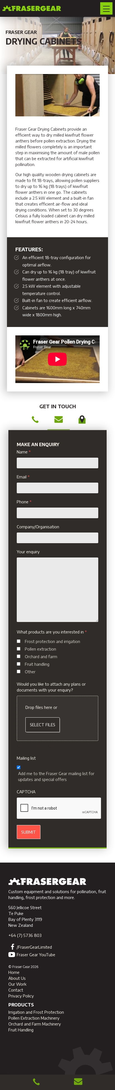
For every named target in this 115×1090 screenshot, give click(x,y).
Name (24, 451)
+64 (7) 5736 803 (25, 935)
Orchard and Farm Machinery (34, 1023)
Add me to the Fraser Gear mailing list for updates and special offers (56, 776)
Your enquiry (28, 551)
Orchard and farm (41, 656)
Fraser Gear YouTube (36, 954)
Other (30, 671)
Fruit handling (37, 664)
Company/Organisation (38, 526)
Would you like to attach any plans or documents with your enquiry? (51, 686)
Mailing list (26, 758)
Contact (15, 989)
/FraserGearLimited (34, 947)
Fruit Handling (20, 1029)
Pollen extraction (40, 648)
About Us (17, 978)
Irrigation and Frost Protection (36, 1012)
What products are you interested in (52, 631)
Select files (42, 724)
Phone (24, 501)
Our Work (17, 984)
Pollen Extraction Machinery (33, 1017)
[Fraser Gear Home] (32, 8)
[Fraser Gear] (47, 885)
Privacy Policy (21, 995)
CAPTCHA (26, 791)
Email (23, 476)
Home (14, 972)
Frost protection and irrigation (52, 641)
